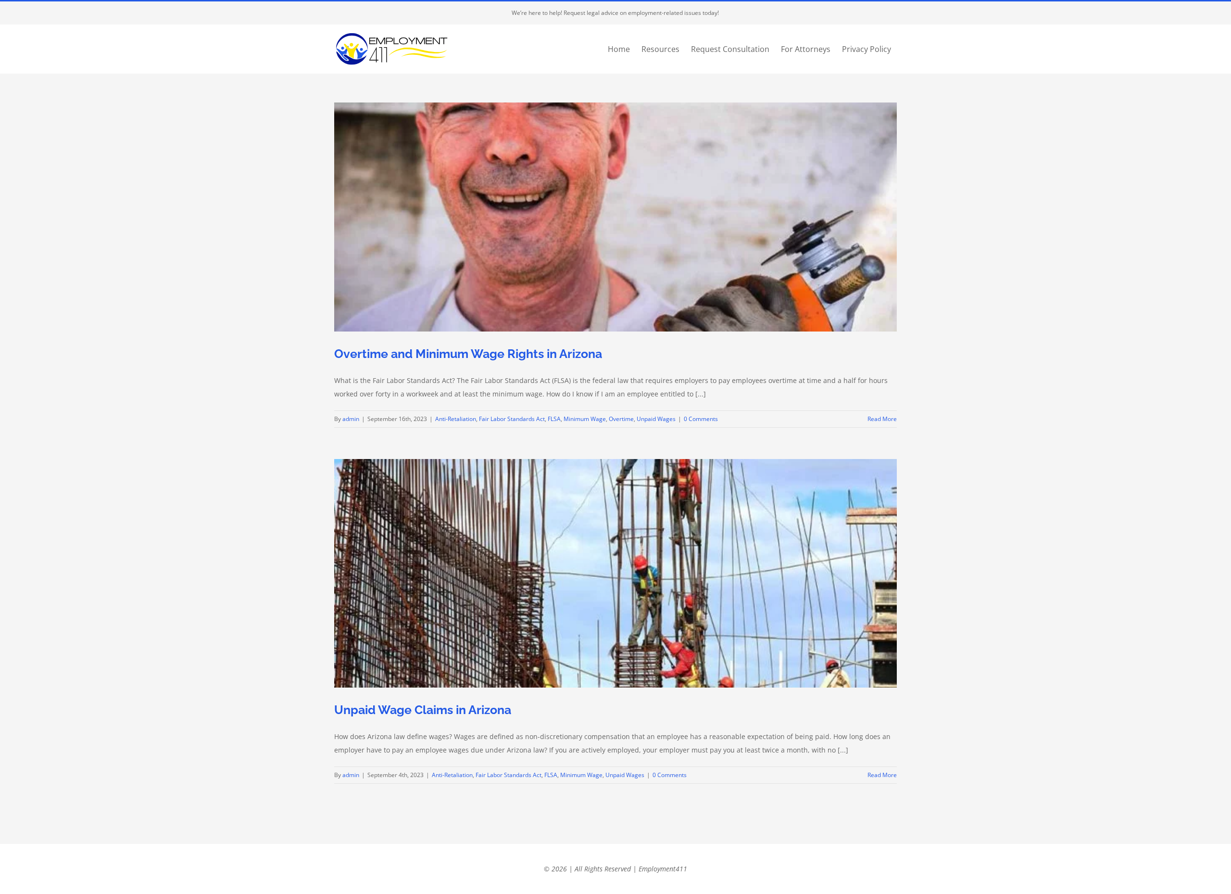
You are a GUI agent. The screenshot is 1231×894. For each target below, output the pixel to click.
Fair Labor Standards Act (512, 419)
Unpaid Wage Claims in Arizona (422, 709)
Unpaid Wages (656, 419)
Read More (882, 419)
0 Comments (701, 419)
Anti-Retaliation (455, 419)
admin (350, 419)
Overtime (621, 419)
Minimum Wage (585, 419)
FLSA (554, 419)
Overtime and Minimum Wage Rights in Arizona (468, 353)
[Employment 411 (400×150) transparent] (392, 30)
